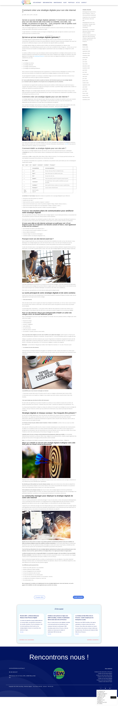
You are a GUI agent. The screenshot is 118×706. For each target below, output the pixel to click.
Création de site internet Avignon (105, 673)
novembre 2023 (86, 68)
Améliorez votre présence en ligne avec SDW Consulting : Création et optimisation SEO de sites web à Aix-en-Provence (89, 38)
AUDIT (65, 2)
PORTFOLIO (71, 2)
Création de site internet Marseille (105, 676)
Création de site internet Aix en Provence (103, 671)
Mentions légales (28, 686)
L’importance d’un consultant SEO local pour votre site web (89, 19)
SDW (25, 14)
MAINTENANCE (58, 2)
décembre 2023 (86, 66)
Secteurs (45, 686)
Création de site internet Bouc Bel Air (104, 675)
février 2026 (85, 47)
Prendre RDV (40, 597)
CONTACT (84, 2)
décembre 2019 (86, 97)
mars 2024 (85, 63)
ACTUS (78, 2)
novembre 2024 (86, 55)
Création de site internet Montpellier (104, 680)
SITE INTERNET (37, 2)
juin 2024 (85, 59)
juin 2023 (85, 72)
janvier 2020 (85, 95)
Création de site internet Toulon (105, 681)
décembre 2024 (86, 53)
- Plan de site (50, 686)
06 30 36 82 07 (13, 672)
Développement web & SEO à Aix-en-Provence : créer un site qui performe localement (89, 13)
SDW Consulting (19, 686)
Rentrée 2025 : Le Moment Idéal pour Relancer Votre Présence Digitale (89, 31)
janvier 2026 (85, 49)
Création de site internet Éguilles (105, 678)
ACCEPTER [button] (113, 697)
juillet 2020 (85, 89)
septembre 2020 (86, 85)
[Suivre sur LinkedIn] (105, 688)
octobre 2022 (85, 74)
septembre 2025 (86, 51)
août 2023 (85, 70)
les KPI (66, 144)
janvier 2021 (85, 80)
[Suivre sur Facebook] (101, 688)
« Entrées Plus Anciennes (26, 639)
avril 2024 (85, 61)
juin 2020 (85, 91)
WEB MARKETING (47, 2)
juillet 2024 (85, 57)
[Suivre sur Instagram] (110, 688)
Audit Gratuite (78, 597)
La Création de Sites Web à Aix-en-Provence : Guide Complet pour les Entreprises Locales (84, 617)
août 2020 (85, 87)
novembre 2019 (86, 99)
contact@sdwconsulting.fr (17, 668)
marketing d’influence (39, 56)
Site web (35, 14)
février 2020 (85, 93)
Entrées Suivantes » (93, 639)
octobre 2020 (85, 82)
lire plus (21, 631)
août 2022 (85, 76)
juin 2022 (85, 78)
